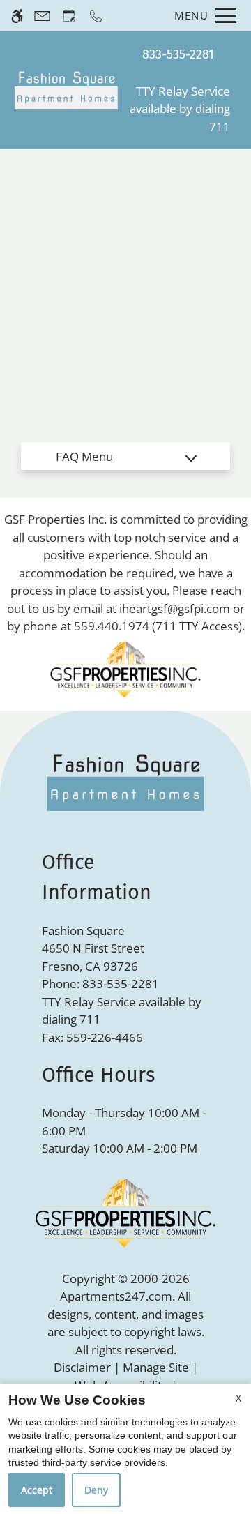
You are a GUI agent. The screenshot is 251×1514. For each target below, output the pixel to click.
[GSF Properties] (125, 668)
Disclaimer (82, 1367)
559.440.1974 (111, 626)
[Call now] (96, 15)
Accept (36, 1490)
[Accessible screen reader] (17, 15)
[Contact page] (42, 15)
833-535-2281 (178, 54)
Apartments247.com (116, 1296)
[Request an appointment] (69, 15)
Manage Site (156, 1367)
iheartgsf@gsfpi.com (174, 608)
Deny (96, 1490)
